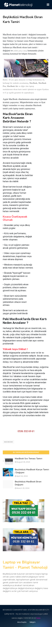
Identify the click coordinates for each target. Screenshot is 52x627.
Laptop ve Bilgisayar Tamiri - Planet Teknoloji (25, 565)
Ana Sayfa (21, 622)
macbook (8, 442)
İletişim (32, 622)
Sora (38, 618)
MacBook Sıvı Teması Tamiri (28, 458)
